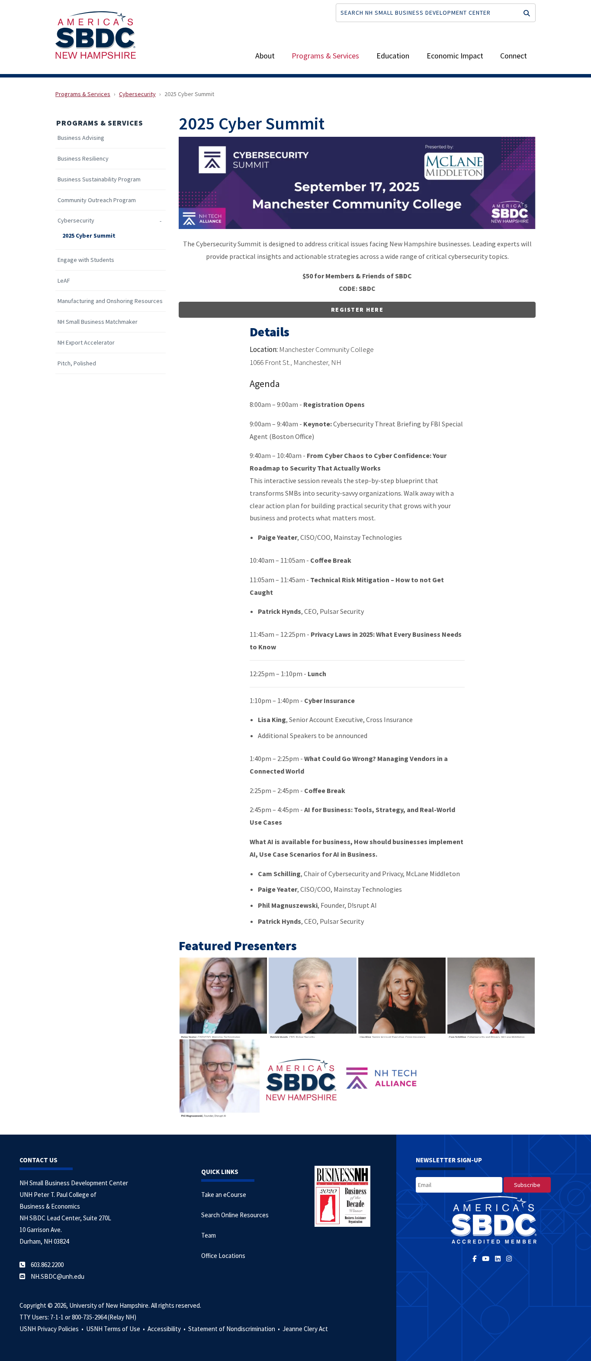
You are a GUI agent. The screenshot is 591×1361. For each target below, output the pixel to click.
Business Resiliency (83, 158)
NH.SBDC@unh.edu (57, 1276)
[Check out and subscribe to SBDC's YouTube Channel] (487, 1259)
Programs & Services (325, 56)
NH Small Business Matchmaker (98, 322)
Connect (513, 56)
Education (392, 56)
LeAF (64, 280)
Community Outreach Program (97, 200)
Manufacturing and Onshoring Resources (110, 301)
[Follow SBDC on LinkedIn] (499, 1259)
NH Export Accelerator (86, 342)
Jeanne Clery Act (305, 1329)
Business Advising (81, 138)
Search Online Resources (235, 1215)
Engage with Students (86, 260)
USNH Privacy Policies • (52, 1329)
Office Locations (223, 1255)
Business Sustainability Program (99, 179)
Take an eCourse (223, 1194)
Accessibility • (167, 1329)
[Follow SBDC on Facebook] (477, 1259)
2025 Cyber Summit (89, 235)
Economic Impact (455, 56)
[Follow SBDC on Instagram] (510, 1259)
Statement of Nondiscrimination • (234, 1329)
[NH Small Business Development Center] (95, 34)
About (265, 56)
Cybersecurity (137, 94)
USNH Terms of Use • (116, 1329)
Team (208, 1235)
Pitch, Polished (77, 363)
